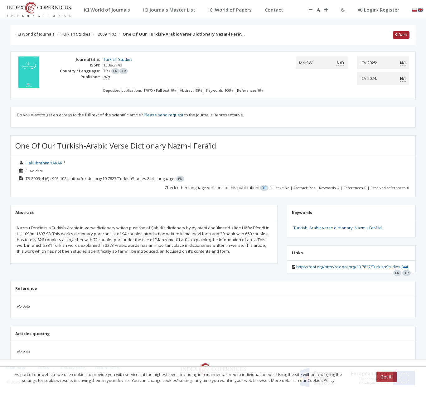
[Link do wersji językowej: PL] (414, 9)
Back (403, 34)
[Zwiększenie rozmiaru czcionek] (329, 10)
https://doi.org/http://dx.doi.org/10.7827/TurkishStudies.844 (352, 267)
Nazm (360, 228)
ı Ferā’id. (375, 228)
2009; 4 (107, 34)
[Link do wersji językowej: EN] (420, 9)
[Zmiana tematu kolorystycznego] (343, 10)
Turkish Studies (75, 34)
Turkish (300, 228)
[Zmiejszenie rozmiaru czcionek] (307, 10)
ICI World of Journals (36, 34)
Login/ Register (381, 10)
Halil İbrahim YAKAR (44, 163)
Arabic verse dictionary (331, 228)
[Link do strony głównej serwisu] (38, 9)
